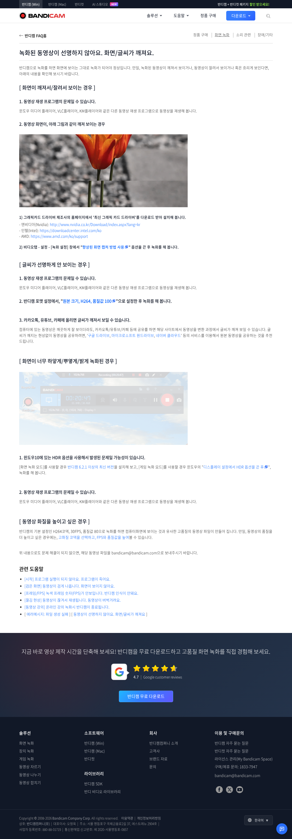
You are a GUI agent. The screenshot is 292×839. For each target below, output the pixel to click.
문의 (152, 766)
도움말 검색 (268, 16)
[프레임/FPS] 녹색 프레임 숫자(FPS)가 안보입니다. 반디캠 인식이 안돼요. (81, 593)
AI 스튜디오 (104, 4)
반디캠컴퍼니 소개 (163, 743)
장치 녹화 (26, 751)
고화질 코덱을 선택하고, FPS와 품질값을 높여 (93, 537)
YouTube (239, 789)
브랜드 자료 (158, 758)
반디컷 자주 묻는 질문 (232, 751)
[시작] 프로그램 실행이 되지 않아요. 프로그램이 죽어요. (67, 579)
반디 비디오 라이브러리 (102, 791)
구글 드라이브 (99, 335)
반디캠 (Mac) (57, 4)
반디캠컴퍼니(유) (38, 823)
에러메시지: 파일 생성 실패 (47, 614)
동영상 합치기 (30, 782)
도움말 (179, 15)
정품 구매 (208, 15)
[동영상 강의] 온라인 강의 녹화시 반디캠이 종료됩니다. (66, 607)
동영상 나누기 (30, 774)
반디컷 (79, 4)
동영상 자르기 (30, 766)
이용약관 (127, 818)
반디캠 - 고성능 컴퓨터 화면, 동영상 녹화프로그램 (42, 15)
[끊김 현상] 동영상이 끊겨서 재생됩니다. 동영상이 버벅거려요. (72, 600)
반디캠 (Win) (31, 4)
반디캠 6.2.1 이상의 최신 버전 (91, 467)
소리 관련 (243, 34)
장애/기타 (265, 34)
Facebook (219, 789)
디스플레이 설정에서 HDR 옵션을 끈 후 (233, 467)
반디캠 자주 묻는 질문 (232, 743)
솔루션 (152, 15)
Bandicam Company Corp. (71, 818)
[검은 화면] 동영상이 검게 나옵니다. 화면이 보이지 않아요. (69, 586)
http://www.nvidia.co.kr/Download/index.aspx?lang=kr (95, 224)
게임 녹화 (26, 758)
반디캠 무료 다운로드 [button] (146, 696)
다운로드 (239, 15)
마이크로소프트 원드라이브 (132, 335)
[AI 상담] (281, 828)
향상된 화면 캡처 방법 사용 (103, 247)
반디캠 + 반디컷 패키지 (243, 4)
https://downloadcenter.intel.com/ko (70, 230)
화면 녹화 (26, 743)
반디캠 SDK (93, 783)
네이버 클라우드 (168, 335)
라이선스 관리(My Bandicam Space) (244, 758)
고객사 (154, 751)
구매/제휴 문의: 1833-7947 (236, 766)
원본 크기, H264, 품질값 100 (87, 301)
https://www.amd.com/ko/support (59, 236)
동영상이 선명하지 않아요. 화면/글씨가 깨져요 (109, 614)
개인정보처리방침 (149, 818)
